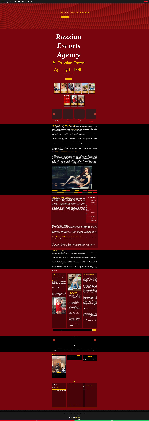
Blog (25, 1)
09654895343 (58, 387)
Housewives (93, 202)
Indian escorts (78, 128)
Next (95, 114)
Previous (54, 114)
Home (10, 1)
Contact (29, 1)
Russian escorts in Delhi (73, 129)
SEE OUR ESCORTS (65, 16)
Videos (85, 413)
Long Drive (93, 216)
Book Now (94, 330)
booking (81, 237)
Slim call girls (93, 204)
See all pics (59, 389)
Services (19, 1)
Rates (23, 1)
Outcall (92, 218)
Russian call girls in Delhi (71, 405)
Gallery (15, 1)
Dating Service (93, 200)
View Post (59, 372)
